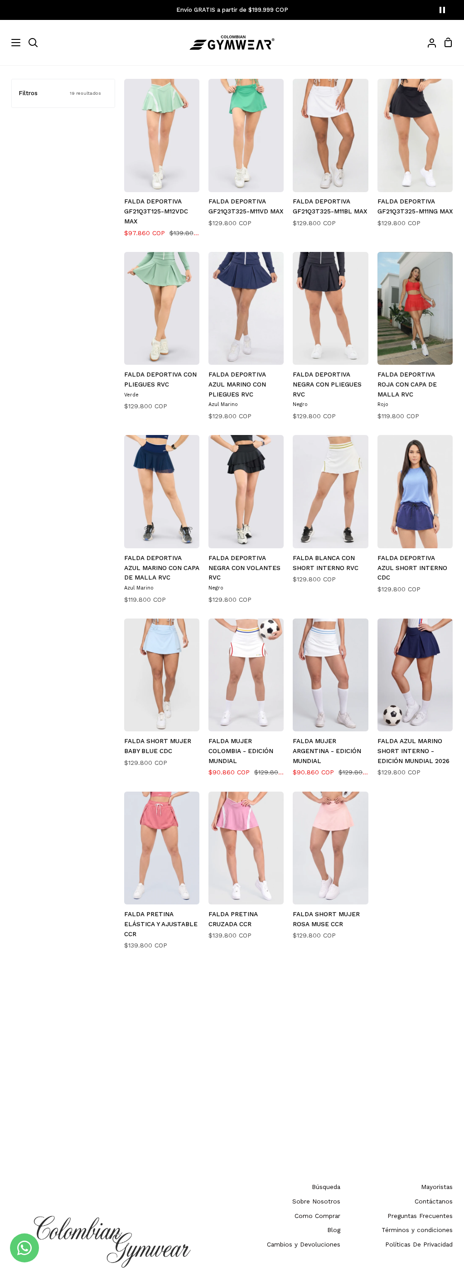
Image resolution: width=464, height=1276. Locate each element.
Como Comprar (317, 1215)
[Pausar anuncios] (442, 10)
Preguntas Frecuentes (420, 1215)
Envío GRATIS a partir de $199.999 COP (232, 9)
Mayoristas (437, 1186)
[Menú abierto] (10, 43)
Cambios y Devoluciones (303, 1244)
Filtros (60, 93)
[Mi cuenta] (428, 42)
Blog (333, 1229)
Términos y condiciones (417, 1229)
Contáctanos (434, 1201)
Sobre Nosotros (316, 1201)
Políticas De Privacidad (419, 1244)
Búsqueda (326, 1186)
